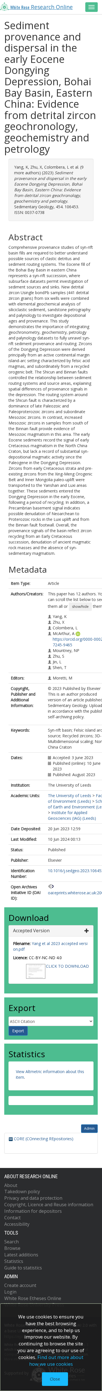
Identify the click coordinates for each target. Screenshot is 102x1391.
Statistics (13, 1261)
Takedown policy (22, 1191)
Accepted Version (31, 930)
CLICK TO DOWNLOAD (67, 966)
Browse (12, 1248)
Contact (12, 1217)
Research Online (41, 7)
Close (55, 1379)
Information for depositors (33, 1211)
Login (10, 1292)
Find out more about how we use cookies (56, 1360)
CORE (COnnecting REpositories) (43, 1138)
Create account (20, 1285)
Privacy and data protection (33, 1198)
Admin (89, 1128)
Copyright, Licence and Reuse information (48, 1204)
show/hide (80, 606)
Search (11, 1242)
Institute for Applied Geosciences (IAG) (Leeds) (72, 815)
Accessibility (16, 1224)
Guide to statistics (23, 1268)
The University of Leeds (69, 795)
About (10, 1185)
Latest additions (21, 1255)
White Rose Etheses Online (32, 1298)
